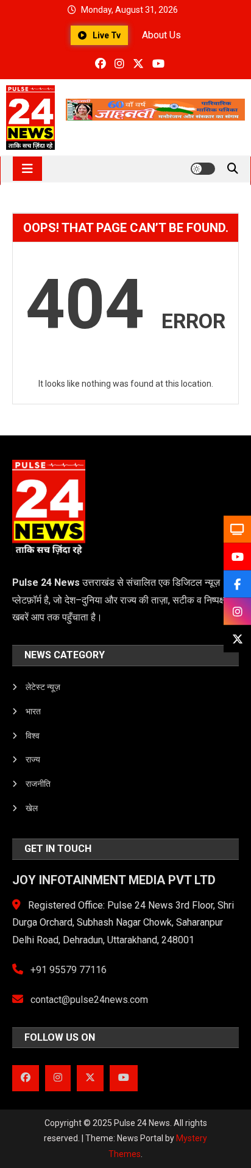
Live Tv (107, 35)
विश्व (33, 736)
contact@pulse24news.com (88, 999)
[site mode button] (203, 169)
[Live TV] (237, 529)
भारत (33, 711)
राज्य (33, 759)
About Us (161, 35)
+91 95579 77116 (67, 970)
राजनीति (38, 784)
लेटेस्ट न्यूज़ (43, 687)
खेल (32, 808)
